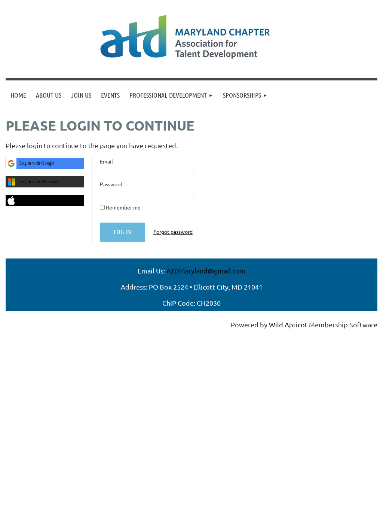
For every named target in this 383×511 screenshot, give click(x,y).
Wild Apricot (288, 324)
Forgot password (173, 231)
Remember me (123, 207)
